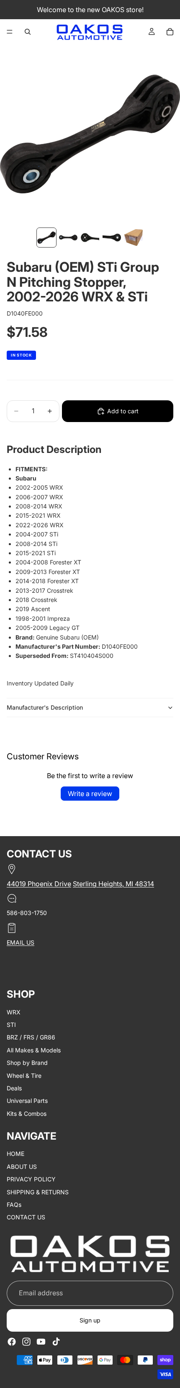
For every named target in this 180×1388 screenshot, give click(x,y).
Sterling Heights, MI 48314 (113, 884)
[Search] (27, 32)
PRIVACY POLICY (31, 1179)
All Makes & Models (34, 1049)
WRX (14, 1011)
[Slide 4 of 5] (112, 237)
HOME (15, 1153)
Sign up (90, 1320)
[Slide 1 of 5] (46, 237)
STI (11, 1024)
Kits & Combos (26, 1113)
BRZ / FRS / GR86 (31, 1037)
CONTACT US (26, 1217)
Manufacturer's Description (45, 707)
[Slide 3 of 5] (90, 237)
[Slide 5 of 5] (133, 237)
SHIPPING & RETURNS (38, 1191)
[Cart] (170, 32)
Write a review (90, 793)
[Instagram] (26, 1342)
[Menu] (9, 31)
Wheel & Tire (24, 1075)
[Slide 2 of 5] (68, 237)
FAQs (14, 1204)
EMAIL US (20, 942)
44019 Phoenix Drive (39, 884)
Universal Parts (27, 1100)
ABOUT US (22, 1166)
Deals (14, 1087)
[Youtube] (41, 1342)
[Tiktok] (56, 1342)
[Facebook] (12, 1342)
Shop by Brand (27, 1062)
